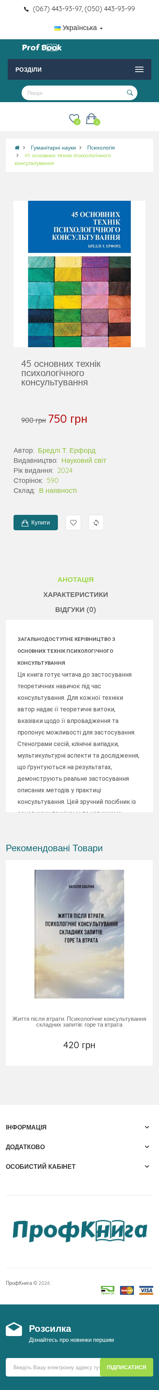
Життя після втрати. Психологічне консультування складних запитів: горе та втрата (79, 1021)
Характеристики (75, 594)
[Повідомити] (80, 1054)
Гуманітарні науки (53, 147)
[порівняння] (97, 1054)
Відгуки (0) (75, 609)
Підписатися (126, 1367)
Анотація (76, 579)
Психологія (101, 147)
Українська (80, 27)
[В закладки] (63, 1054)
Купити (40, 522)
